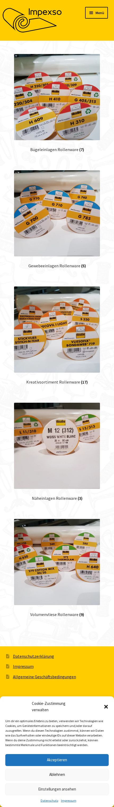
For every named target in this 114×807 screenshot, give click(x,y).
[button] (106, 706)
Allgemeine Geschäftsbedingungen (44, 676)
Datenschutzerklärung (33, 656)
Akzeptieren (57, 759)
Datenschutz (49, 800)
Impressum (68, 800)
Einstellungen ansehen (57, 789)
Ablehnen (57, 774)
